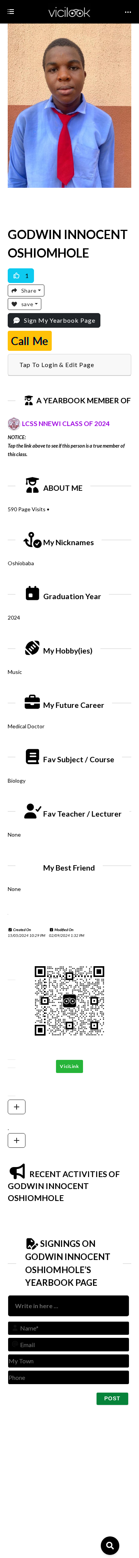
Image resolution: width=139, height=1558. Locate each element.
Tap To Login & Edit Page (56, 364)
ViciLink (69, 1066)
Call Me (29, 340)
